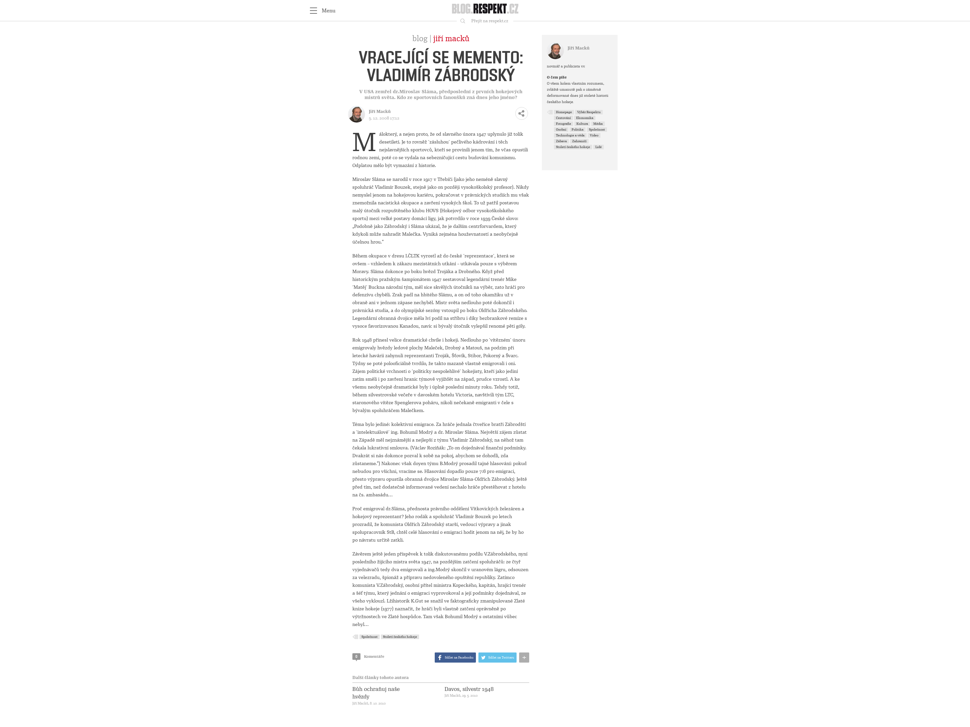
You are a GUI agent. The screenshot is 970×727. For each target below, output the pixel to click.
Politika (578, 130)
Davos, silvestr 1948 (469, 689)
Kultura (582, 124)
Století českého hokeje (400, 637)
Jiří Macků (451, 39)
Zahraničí (579, 141)
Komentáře (369, 656)
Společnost (369, 637)
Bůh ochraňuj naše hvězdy (376, 693)
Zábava (561, 141)
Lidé (598, 147)
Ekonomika (584, 118)
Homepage (564, 112)
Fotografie (563, 124)
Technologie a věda (570, 135)
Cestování (563, 118)
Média (598, 124)
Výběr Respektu (589, 112)
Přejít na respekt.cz (489, 20)
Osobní (561, 130)
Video (594, 135)
